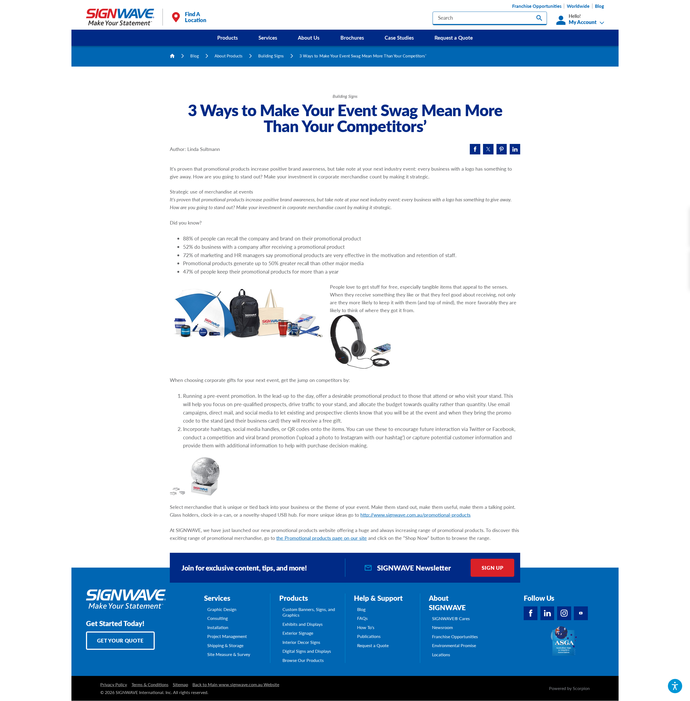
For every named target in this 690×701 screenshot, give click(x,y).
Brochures (352, 37)
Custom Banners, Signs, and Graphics (308, 612)
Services (267, 37)
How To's (365, 627)
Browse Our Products (303, 660)
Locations (441, 654)
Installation (217, 627)
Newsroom (442, 627)
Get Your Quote (120, 640)
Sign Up (492, 567)
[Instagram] (564, 613)
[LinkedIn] (547, 613)
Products (227, 37)
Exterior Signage (297, 633)
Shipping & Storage (225, 645)
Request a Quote (453, 37)
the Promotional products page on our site (321, 537)
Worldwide (578, 6)
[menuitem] (227, 38)
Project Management (227, 636)
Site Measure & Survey (228, 654)
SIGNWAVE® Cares (451, 618)
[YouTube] (581, 613)
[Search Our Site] (539, 18)
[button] (675, 686)
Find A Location (195, 17)
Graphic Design (221, 609)
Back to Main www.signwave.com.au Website (235, 684)
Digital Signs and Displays (306, 651)
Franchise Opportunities (536, 6)
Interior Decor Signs (301, 642)
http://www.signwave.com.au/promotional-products (415, 514)
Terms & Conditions (150, 684)
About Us (308, 37)
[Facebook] (531, 613)
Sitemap (180, 684)
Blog (599, 6)
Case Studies (399, 37)
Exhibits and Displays (302, 624)
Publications (369, 636)
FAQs (362, 618)
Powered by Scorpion (569, 688)
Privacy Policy (113, 684)
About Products (229, 56)
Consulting (217, 618)
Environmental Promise (454, 645)
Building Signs (271, 56)
